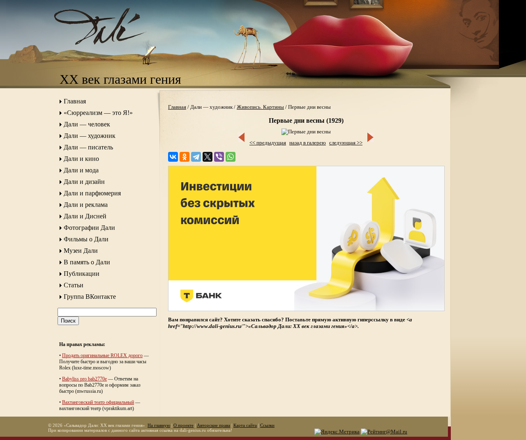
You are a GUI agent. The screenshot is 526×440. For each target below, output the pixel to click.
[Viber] (219, 157)
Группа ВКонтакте (90, 296)
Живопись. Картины (260, 107)
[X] (207, 157)
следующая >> (345, 143)
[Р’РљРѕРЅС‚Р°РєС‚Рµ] (173, 157)
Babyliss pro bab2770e (84, 379)
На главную (159, 425)
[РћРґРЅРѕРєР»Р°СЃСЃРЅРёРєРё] (184, 157)
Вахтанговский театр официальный (98, 402)
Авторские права (213, 425)
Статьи (73, 285)
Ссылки (267, 425)
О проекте (183, 425)
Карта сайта (245, 425)
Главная (75, 101)
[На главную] (109, 51)
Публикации (81, 273)
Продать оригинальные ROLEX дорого (102, 355)
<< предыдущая (267, 143)
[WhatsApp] (230, 157)
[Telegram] (196, 157)
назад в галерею (307, 143)
